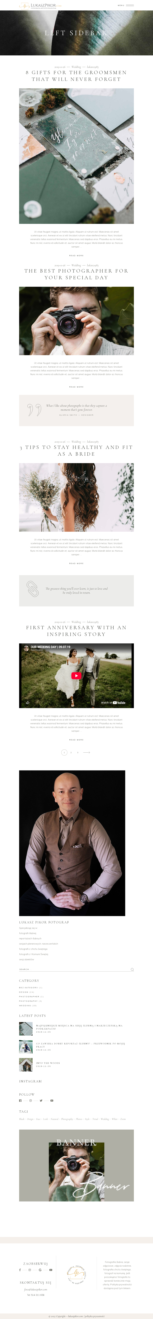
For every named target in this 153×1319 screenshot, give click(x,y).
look (45, 1119)
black (21, 1119)
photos (79, 1119)
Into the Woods (48, 1063)
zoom (123, 1119)
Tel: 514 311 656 (35, 1295)
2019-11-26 (60, 67)
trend (95, 1119)
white (114, 1119)
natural (54, 1119)
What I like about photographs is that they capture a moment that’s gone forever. (76, 408)
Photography (28, 1001)
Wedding (76, 67)
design (30, 1119)
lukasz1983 (92, 67)
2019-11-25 (43, 1032)
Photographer (29, 997)
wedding (105, 1119)
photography (67, 1119)
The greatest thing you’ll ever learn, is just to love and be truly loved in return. (77, 591)
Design (24, 992)
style (87, 1119)
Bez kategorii (28, 988)
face (38, 1119)
